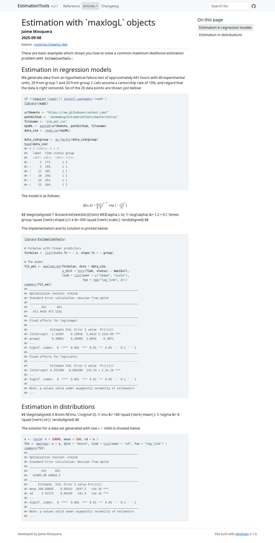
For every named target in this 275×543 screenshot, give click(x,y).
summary (30, 284)
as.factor (63, 139)
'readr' (53, 99)
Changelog (110, 6)
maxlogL (42, 443)
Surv (81, 271)
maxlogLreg (51, 266)
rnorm (37, 439)
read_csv (52, 130)
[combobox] (229, 6)
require (39, 99)
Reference (71, 6)
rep (95, 280)
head (27, 144)
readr (42, 103)
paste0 (45, 126)
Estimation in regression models (225, 27)
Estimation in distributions (220, 34)
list (48, 253)
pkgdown (242, 534)
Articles (89, 6)
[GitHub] (253, 6)
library (30, 103)
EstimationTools (33, 6)
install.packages (77, 99)
